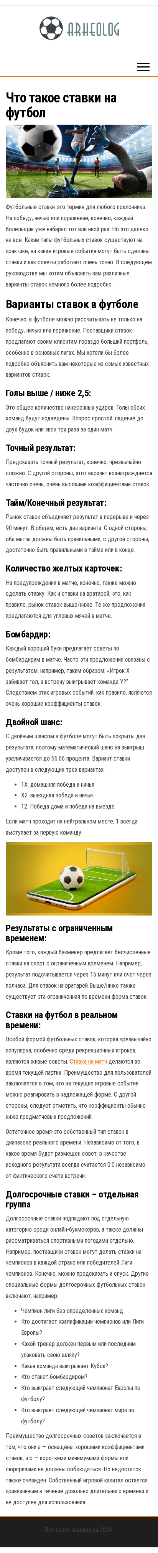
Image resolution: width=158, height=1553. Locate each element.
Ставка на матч (88, 1061)
